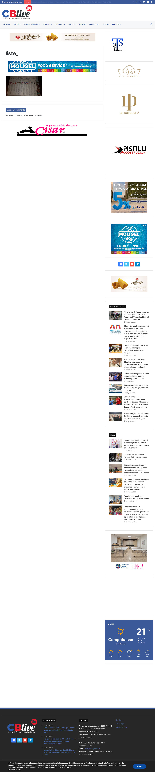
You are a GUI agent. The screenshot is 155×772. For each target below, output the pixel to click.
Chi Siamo (120, 720)
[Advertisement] (103, 12)
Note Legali (120, 724)
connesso (18, 115)
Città (17, 24)
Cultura (83, 24)
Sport (72, 24)
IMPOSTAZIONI (14, 770)
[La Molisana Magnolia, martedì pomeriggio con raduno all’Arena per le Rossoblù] (115, 376)
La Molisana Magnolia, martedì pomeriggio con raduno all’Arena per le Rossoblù (136, 376)
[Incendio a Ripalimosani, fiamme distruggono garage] (115, 457)
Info (106, 24)
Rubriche (94, 24)
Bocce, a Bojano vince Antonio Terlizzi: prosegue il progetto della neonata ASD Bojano (136, 416)
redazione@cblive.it (92, 749)
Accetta (139, 766)
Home (7, 24)
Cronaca (60, 24)
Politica (47, 24)
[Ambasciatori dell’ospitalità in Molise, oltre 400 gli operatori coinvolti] (115, 388)
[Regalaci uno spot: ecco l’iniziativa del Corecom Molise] (115, 499)
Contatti (117, 24)
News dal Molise (32, 24)
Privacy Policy (121, 727)
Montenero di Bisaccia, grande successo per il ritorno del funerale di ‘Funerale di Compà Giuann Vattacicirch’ (73, 2)
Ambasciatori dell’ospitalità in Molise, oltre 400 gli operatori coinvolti (136, 387)
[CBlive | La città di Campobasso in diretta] (17, 12)
